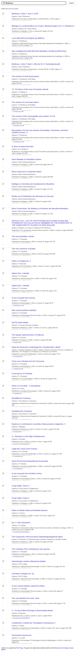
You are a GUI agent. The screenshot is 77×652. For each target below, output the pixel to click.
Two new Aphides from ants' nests (25, 598)
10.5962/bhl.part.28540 (18, 556)
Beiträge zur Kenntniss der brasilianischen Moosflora (33, 184)
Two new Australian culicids (23, 236)
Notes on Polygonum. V (21, 261)
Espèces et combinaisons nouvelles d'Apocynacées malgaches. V (39, 424)
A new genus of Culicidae (22, 373)
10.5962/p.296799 (17, 431)
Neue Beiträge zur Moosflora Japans (26, 159)
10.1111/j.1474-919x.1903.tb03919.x (21, 444)
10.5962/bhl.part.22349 (18, 125)
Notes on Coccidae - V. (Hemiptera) (26, 386)
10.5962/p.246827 (17, 342)
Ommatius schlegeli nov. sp (23, 574)
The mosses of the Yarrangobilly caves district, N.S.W (33, 116)
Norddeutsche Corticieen (22, 411)
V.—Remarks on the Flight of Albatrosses (28, 436)
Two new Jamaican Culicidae (23, 249)
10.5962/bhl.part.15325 (18, 141)
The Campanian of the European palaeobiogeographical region (37, 537)
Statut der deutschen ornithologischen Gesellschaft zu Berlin (36, 347)
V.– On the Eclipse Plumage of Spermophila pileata (32, 610)
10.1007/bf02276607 (18, 356)
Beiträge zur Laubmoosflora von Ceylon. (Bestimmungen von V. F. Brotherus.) (43, 26)
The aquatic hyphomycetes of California (28, 335)
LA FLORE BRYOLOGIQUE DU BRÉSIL (28, 38)
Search (71, 3)
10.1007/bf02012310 (18, 456)
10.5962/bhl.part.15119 (18, 305)
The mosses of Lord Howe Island (25, 102)
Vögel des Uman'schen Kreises (24, 449)
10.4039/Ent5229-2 (17, 393)
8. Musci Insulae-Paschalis (22, 146)
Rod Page (19, 648)
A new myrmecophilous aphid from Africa (28, 586)
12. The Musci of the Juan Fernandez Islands (30, 89)
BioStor (4, 648)
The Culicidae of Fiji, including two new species (31, 549)
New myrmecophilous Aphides (24, 310)
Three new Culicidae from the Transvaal (28, 361)
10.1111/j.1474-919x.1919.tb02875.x (21, 618)
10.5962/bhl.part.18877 (18, 111)
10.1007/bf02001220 (18, 468)
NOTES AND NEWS (20, 323)
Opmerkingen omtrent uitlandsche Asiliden (29, 561)
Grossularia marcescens (22, 635)
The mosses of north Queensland (25, 76)
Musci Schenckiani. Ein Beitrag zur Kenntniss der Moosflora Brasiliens (40, 209)
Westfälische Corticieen (21, 398)
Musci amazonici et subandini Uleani (26, 172)
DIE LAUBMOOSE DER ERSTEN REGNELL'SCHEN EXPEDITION (39, 51)
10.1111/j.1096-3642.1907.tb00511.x (21, 532)
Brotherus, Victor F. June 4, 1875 (25, 14)
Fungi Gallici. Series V (21, 486)
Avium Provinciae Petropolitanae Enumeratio (30, 461)
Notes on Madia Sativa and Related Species (30, 510)
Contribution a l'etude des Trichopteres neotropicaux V (34, 623)
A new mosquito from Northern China (27, 473)
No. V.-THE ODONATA (21, 523)
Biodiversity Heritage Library (64, 648)
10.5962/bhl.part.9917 (18, 368)
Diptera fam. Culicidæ (20, 273)
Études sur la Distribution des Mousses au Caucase (33, 196)
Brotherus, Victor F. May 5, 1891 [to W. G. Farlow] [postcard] (36, 64)
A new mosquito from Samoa (23, 298)
